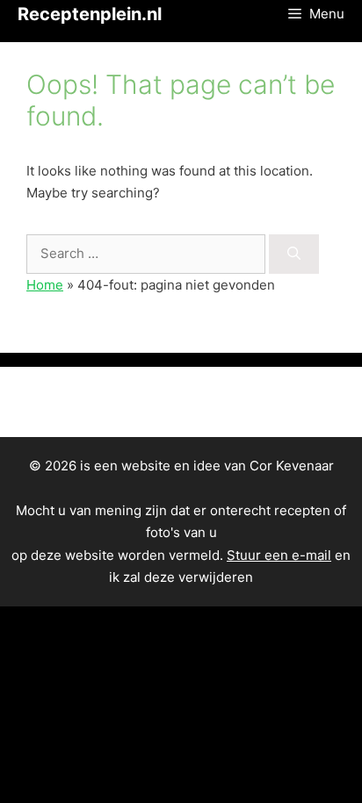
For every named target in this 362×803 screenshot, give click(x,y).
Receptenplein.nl (90, 14)
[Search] (294, 254)
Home (44, 284)
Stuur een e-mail (279, 555)
